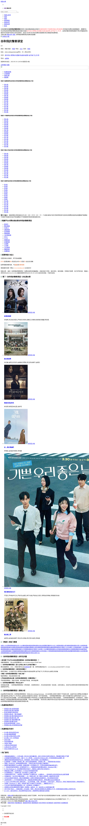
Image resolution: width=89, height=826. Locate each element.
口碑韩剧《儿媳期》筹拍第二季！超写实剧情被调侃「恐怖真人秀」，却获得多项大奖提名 (32, 761)
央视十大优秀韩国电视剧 (8, 645)
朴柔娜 (17, 55)
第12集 (6, 104)
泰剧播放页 (35, 803)
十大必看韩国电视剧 (48, 649)
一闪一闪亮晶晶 (11, 738)
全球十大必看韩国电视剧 (23, 645)
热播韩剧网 (7, 72)
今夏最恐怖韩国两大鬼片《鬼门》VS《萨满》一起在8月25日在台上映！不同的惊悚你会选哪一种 (34, 758)
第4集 (6, 190)
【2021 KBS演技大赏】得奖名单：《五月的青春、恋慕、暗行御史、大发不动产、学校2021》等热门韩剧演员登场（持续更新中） (44, 781)
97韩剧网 (7, 73)
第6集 (6, 193)
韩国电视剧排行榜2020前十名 (31, 653)
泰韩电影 (7, 20)
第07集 (6, 95)
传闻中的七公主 (11, 749)
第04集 (6, 90)
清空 (5, 8)
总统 (7, 739)
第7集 (6, 195)
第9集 (6, 199)
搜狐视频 (7, 233)
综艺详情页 (42, 803)
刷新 (16, 264)
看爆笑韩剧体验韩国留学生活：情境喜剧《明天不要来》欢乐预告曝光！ (26, 760)
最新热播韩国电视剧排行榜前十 (56, 647)
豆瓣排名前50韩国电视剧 (31, 651)
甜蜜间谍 (8, 741)
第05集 (6, 92)
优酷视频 (7, 229)
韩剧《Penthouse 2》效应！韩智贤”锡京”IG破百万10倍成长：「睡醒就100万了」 (29, 783)
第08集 (6, 97)
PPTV (6, 237)
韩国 (13, 49)
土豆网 (6, 245)
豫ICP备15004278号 (31, 801)
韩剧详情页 (11, 803)
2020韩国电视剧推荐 (15, 653)
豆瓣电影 (7, 251)
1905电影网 (7, 235)
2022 (21, 49)
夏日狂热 (10, 721)
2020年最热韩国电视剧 (62, 649)
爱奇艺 (6, 224)
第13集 (6, 106)
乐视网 (6, 243)
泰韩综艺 (7, 22)
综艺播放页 (49, 803)
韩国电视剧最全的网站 (9, 647)
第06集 (6, 93)
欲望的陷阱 (7, 316)
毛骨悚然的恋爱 (13, 725)
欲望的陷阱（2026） (12, 723)
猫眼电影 (7, 249)
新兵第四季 (7, 358)
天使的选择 (10, 745)
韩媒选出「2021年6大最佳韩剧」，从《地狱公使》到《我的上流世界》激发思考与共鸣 (31, 776)
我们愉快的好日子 (9, 592)
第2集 (6, 186)
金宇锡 (31, 55)
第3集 (6, 188)
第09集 (6, 99)
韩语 (28, 49)
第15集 (6, 110)
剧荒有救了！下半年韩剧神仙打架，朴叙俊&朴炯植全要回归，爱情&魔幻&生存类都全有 (32, 780)
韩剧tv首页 (7, 15)
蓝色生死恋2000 (11, 732)
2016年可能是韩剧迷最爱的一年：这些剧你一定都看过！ (22, 785)
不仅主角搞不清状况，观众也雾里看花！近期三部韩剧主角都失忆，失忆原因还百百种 (31, 778)
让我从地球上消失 (12, 736)
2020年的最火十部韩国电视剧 (48, 651)
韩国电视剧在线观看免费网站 (25, 647)
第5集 (6, 192)
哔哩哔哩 (7, 240)
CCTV (6, 238)
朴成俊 (22, 55)
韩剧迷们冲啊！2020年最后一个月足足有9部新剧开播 (21, 770)
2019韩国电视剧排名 (75, 649)
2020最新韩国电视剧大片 (16, 649)
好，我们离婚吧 (9, 447)
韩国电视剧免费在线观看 (64, 651)
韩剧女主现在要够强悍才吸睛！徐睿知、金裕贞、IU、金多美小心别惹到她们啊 (29, 787)
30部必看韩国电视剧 (40, 647)
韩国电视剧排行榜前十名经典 (33, 649)
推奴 (8, 743)
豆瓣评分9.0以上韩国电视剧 (55, 645)
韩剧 (5, 17)
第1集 (6, 184)
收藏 (8, 65)
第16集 (6, 112)
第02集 (6, 86)
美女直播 (6, 816)
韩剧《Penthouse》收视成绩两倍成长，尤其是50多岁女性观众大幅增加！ (26, 763)
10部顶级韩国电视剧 (70, 645)
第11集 (6, 103)
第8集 (6, 197)
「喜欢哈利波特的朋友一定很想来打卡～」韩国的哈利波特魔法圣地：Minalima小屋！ (30, 767)
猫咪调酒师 (10, 734)
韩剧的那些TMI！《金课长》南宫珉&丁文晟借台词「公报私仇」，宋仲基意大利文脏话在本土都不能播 (36, 774)
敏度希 (26, 55)
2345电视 (7, 247)
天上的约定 (10, 747)
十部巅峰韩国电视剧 (17, 651)
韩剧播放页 (18, 803)
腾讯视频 (7, 226)
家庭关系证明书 (9, 403)
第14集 (6, 108)
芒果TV (6, 228)
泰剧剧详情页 (27, 803)
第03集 (6, 88)
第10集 (6, 101)
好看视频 (7, 242)
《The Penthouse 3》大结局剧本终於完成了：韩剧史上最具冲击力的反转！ (27, 769)
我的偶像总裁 (12, 719)
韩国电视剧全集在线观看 (39, 645)
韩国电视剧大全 (77, 651)
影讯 (5, 26)
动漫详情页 (57, 803)
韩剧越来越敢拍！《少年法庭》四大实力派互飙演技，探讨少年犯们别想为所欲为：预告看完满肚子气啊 (36, 756)
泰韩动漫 (7, 24)
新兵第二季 (7, 634)
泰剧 (5, 18)
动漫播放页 (64, 803)
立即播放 (3, 65)
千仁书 (35, 55)
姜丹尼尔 (7, 55)
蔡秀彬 (13, 55)
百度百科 (27, 667)
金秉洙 (7, 58)
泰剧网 (6, 77)
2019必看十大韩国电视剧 (73, 647)
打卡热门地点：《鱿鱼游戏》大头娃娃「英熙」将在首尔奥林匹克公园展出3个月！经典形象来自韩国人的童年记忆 (40, 789)
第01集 (6, 84)
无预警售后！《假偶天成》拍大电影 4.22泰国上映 (20, 772)
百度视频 (7, 231)
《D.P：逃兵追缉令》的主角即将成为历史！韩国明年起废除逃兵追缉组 (26, 790)
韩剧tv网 (3, 1)
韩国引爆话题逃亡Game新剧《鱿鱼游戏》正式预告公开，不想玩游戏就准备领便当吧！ (31, 765)
